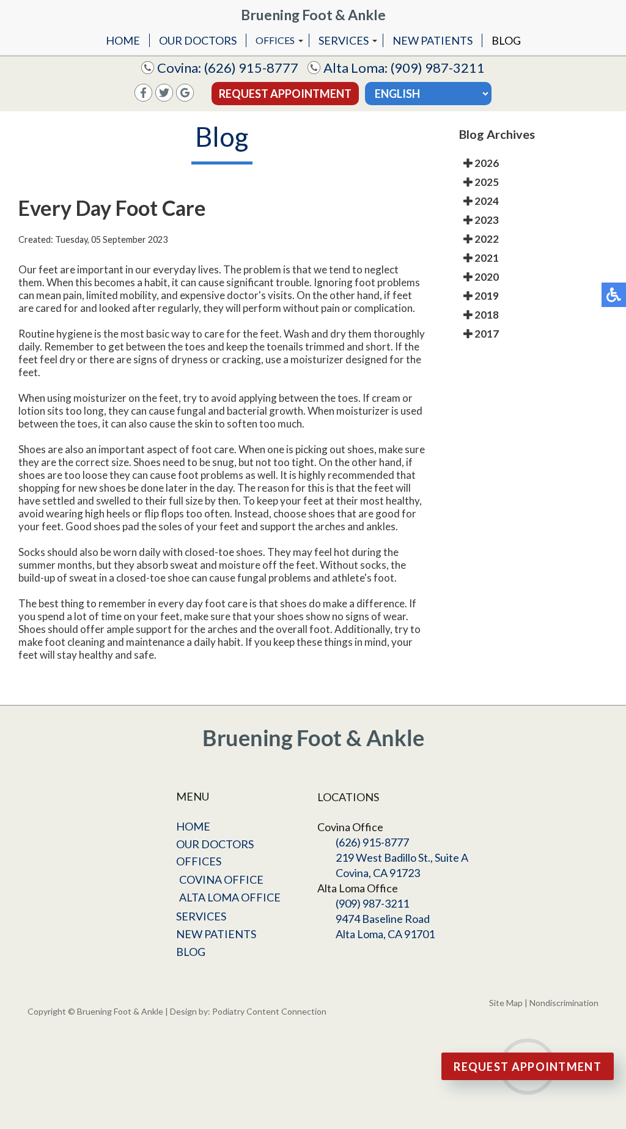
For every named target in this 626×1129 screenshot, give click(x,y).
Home (123, 40)
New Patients (432, 40)
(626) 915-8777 (251, 67)
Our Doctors (198, 40)
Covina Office (221, 879)
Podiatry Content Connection (269, 1011)
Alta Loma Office (230, 897)
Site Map (506, 1003)
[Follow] (164, 97)
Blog (506, 40)
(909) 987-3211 (438, 67)
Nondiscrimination (563, 1003)
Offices (275, 40)
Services (344, 40)
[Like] (143, 97)
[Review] (185, 97)
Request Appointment (285, 93)
